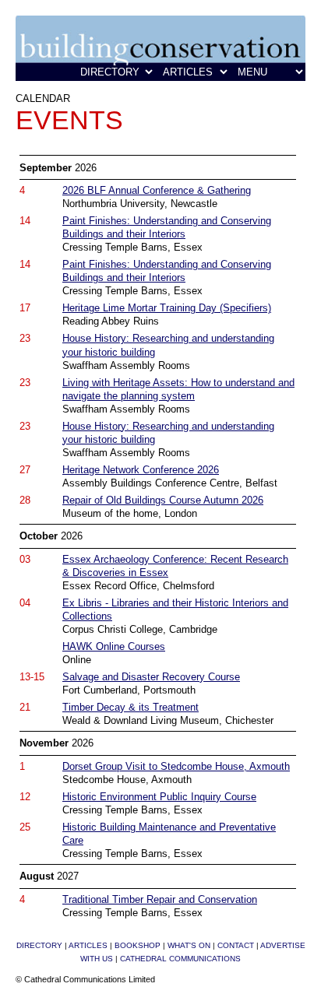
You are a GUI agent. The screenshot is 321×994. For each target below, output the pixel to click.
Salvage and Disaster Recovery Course (151, 677)
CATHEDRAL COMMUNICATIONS (180, 958)
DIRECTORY (39, 945)
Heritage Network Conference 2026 (140, 470)
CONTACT (235, 945)
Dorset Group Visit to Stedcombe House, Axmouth (176, 766)
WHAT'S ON (189, 945)
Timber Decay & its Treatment (130, 707)
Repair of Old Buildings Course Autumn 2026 (162, 500)
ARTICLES (88, 945)
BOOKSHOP (137, 945)
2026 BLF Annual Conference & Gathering (156, 190)
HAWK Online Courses (113, 646)
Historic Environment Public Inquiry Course (159, 797)
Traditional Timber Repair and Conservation (159, 899)
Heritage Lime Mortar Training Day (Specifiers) (166, 308)
